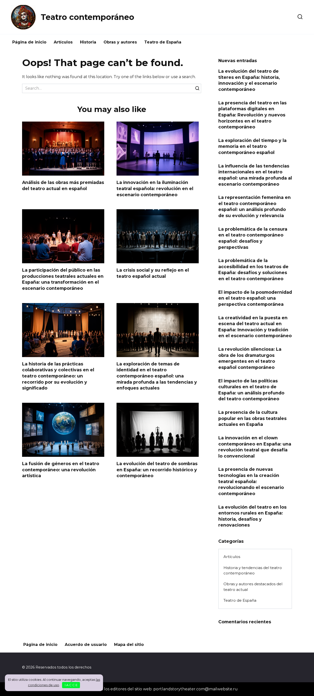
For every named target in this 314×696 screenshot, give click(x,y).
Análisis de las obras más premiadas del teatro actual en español (63, 185)
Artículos (63, 42)
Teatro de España (162, 42)
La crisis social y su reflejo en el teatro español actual (153, 273)
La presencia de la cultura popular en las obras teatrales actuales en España (252, 418)
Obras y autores (120, 42)
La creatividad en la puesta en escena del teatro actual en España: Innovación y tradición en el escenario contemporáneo (255, 326)
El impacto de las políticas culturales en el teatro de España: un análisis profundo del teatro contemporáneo (251, 389)
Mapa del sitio (129, 644)
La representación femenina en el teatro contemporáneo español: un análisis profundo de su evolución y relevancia (254, 206)
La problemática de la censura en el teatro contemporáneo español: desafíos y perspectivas (252, 238)
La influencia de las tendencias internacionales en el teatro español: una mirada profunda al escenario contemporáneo (255, 174)
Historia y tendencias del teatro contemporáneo (252, 570)
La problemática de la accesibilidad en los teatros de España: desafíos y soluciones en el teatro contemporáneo (253, 269)
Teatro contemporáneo (87, 17)
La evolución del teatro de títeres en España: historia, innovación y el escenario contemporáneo (249, 80)
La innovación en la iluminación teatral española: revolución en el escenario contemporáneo (155, 188)
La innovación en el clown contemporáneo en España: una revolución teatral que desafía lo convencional (254, 447)
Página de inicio (29, 42)
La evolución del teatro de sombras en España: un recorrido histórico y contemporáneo (157, 469)
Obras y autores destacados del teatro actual (252, 587)
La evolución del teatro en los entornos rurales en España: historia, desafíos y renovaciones (252, 516)
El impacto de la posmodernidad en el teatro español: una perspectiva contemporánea (255, 297)
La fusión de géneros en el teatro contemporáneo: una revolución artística (60, 469)
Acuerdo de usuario (86, 644)
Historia (88, 42)
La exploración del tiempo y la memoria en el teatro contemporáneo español (252, 146)
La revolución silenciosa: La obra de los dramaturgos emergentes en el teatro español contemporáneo (249, 358)
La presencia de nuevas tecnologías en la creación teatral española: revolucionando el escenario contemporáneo (251, 481)
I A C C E (71, 685)
